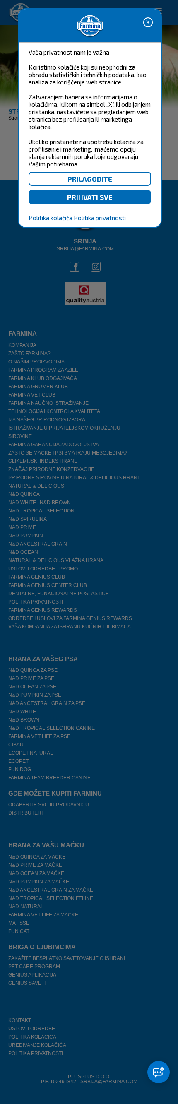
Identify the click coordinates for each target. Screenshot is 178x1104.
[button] (158, 1072)
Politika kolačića (50, 217)
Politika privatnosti (100, 217)
